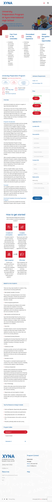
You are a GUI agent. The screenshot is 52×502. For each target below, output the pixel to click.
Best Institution (6, 82)
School (3, 477)
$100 (36, 98)
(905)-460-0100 (7, 465)
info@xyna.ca (5, 468)
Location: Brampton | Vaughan (23, 83)
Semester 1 (8, 432)
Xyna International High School (14, 78)
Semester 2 (9, 441)
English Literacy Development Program (10, 475)
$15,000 (36, 113)
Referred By (35, 180)
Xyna (41, 499)
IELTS (3, 480)
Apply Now (37, 198)
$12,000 (36, 105)
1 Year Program (14, 82)
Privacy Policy (12, 499)
